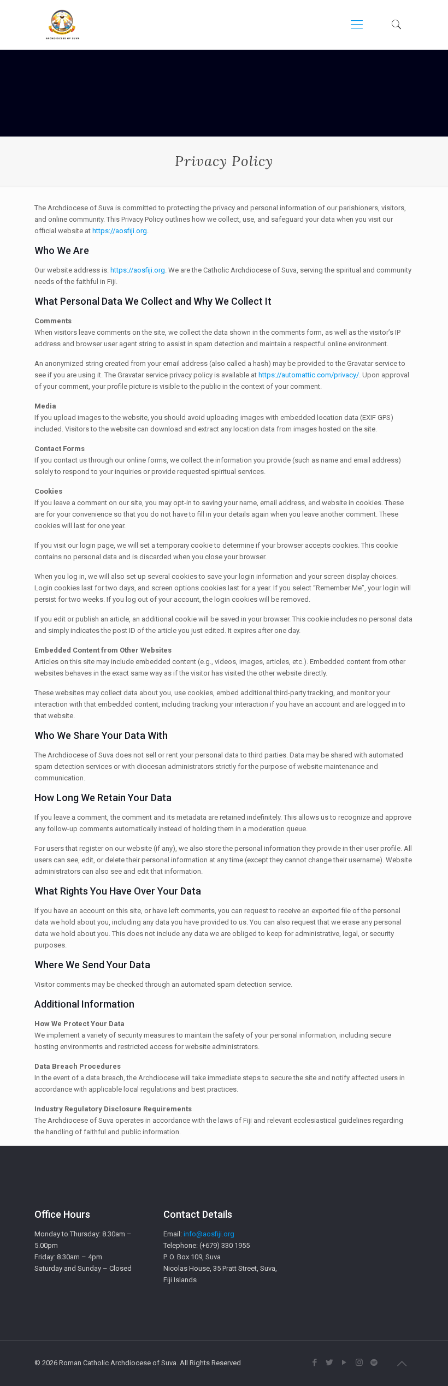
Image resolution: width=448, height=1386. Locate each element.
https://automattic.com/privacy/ (308, 375)
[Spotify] (374, 1362)
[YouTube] (344, 1362)
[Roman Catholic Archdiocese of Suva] (62, 24)
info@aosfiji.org (209, 1234)
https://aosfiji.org (119, 231)
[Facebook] (315, 1362)
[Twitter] (329, 1362)
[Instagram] (359, 1362)
